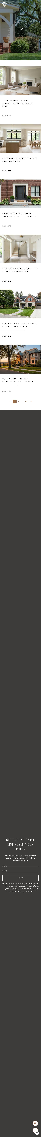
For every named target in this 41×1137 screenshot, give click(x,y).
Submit (20, 878)
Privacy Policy (28, 891)
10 (26, 401)
